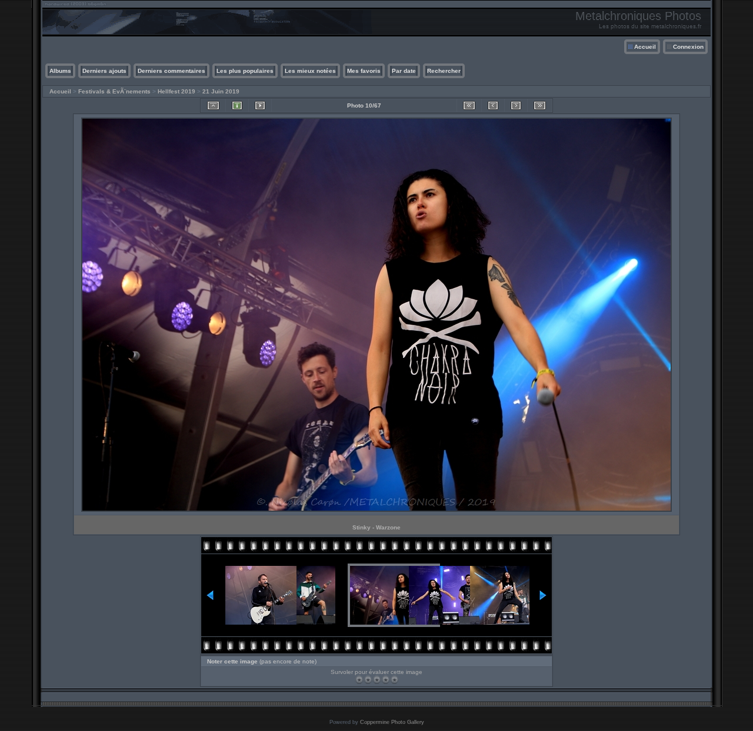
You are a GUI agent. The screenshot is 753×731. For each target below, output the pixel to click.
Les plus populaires (245, 71)
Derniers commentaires (171, 71)
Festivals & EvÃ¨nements (114, 91)
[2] (368, 679)
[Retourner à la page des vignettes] (213, 105)
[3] (376, 679)
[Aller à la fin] (540, 105)
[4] (385, 679)
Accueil (645, 46)
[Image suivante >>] (516, 105)
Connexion (688, 46)
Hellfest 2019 (176, 91)
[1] (359, 679)
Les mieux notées (310, 71)
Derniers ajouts (104, 71)
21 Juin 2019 (220, 91)
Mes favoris (364, 71)
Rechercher (444, 71)
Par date (404, 71)
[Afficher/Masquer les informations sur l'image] (237, 105)
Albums (60, 71)
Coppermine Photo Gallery (392, 722)
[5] (394, 679)
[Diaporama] (260, 105)
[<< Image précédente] (493, 105)
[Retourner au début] (469, 105)
